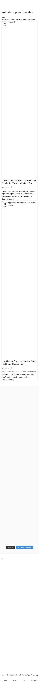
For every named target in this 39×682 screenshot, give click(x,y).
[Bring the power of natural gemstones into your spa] (19, 414)
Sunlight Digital (19, 670)
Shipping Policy (7, 629)
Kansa (4, 611)
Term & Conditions (8, 633)
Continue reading (8, 199)
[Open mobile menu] (2, 3)
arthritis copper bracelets (13, 176)
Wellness (5, 604)
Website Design (28, 669)
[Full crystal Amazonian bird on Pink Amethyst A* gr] (19, 497)
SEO (18, 669)
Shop (4, 643)
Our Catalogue (7, 658)
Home (3, 17)
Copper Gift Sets (8, 608)
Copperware (6, 600)
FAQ (3, 650)
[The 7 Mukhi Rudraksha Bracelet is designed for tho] (19, 466)
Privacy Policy (7, 621)
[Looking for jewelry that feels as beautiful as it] (19, 523)
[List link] (19, 581)
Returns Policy (7, 625)
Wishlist (4, 646)
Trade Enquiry (7, 654)
